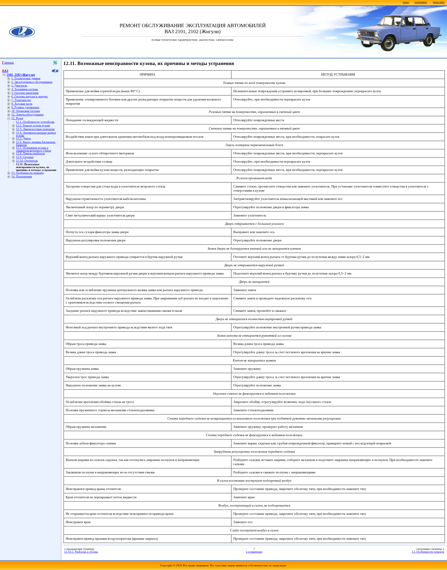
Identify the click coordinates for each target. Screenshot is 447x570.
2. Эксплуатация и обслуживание (32, 82)
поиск (406, 2)
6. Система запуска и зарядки (29, 96)
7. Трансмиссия (21, 100)
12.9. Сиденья (24, 157)
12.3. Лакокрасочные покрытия (35, 129)
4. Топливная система (24, 89)
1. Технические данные (25, 78)
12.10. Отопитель (27, 160)
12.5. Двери (23, 138)
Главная (8, 62)
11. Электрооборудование (27, 114)
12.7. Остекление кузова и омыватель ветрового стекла (33, 149)
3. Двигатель (19, 85)
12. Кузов (17, 118)
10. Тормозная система (25, 111)
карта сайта (438, 2)
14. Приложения (21, 176)
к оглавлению (254, 551)
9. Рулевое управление (25, 107)
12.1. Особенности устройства (35, 121)
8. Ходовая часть (21, 103)
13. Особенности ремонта (27, 172)
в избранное (421, 2)
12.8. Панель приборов (30, 153)
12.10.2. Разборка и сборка (81, 551)
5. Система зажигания (25, 92)
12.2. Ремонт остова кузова (33, 125)
